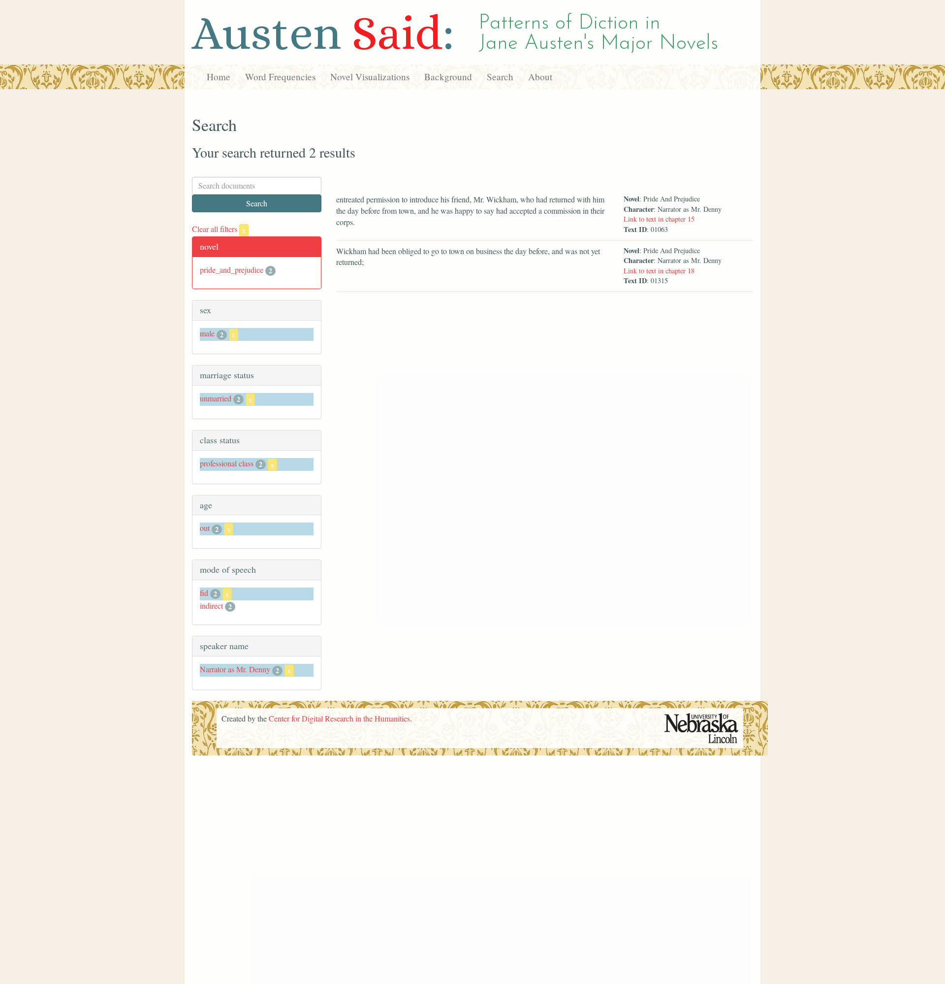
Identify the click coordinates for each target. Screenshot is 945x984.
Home (218, 76)
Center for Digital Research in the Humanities (339, 718)
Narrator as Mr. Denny (235, 669)
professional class (226, 463)
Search (500, 76)
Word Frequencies (280, 76)
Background (448, 76)
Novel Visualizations (370, 76)
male (207, 333)
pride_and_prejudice (231, 269)
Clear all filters (219, 229)
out (205, 528)
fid (204, 593)
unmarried (215, 398)
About (540, 76)
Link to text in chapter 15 (659, 219)
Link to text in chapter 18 (659, 270)
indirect (211, 605)
